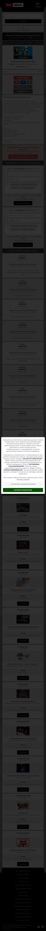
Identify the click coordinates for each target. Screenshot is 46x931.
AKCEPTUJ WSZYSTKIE (23, 490)
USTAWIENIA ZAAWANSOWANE (23, 484)
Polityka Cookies (23, 479)
